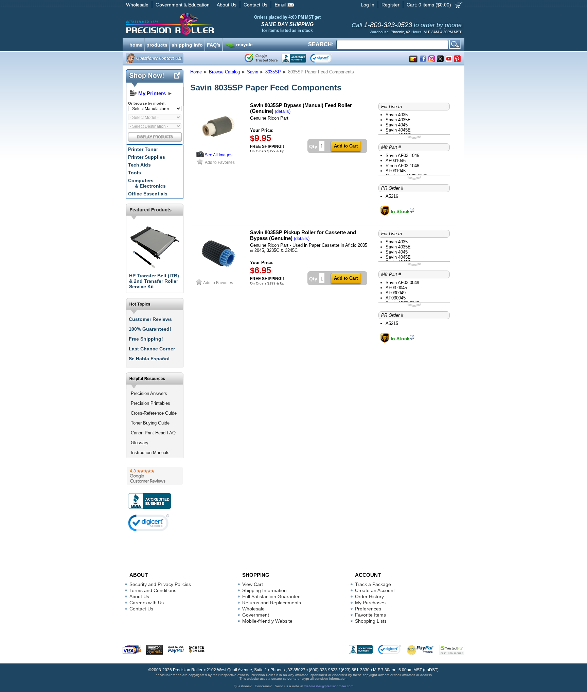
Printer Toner (143, 149)
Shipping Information (264, 590)
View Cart (252, 584)
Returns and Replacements (271, 602)
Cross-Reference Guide (154, 413)
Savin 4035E (398, 119)
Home (196, 71)
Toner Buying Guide (150, 423)
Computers (147, 183)
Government (255, 615)
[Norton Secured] (326, 58)
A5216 (392, 196)
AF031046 (396, 160)
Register (390, 4)
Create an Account (375, 590)
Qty (313, 146)
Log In (367, 4)
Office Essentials (147, 193)
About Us (226, 4)
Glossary (139, 442)
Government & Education (183, 4)
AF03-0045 (396, 287)
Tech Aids (139, 165)
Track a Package (373, 584)
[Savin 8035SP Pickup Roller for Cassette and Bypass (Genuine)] (218, 275)
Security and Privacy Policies (160, 584)
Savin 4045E (398, 130)
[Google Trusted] (261, 58)
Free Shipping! (146, 339)
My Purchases (370, 602)
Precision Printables (150, 403)
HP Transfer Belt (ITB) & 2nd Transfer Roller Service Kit (154, 281)
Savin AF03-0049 (402, 282)
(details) (282, 111)
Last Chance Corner (152, 348)
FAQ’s (213, 44)
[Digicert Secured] (149, 522)
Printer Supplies (146, 157)
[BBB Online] (294, 58)
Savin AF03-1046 (402, 155)
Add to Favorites (220, 162)
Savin (252, 71)
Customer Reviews (150, 319)
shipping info (187, 44)
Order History (369, 596)
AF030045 (396, 297)
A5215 (392, 323)
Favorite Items (370, 615)
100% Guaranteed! (150, 329)
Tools (134, 172)
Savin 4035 (397, 114)
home (135, 44)
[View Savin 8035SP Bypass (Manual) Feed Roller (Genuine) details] (200, 155)
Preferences (368, 608)
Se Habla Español (149, 358)
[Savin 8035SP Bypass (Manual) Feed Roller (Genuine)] (218, 148)
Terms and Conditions (152, 590)
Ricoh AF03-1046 (402, 165)
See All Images (218, 155)
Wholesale (137, 4)
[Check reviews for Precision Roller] (155, 476)
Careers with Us (146, 602)
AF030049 (396, 292)
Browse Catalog (224, 71)
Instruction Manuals (150, 452)
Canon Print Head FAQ (153, 432)
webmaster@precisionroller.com (328, 686)
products (156, 44)
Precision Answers (149, 393)
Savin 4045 (397, 124)
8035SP (273, 71)
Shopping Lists (371, 621)
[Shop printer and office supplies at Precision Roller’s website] (205, 24)
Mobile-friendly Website (267, 621)
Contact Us (255, 4)
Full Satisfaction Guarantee (271, 596)
